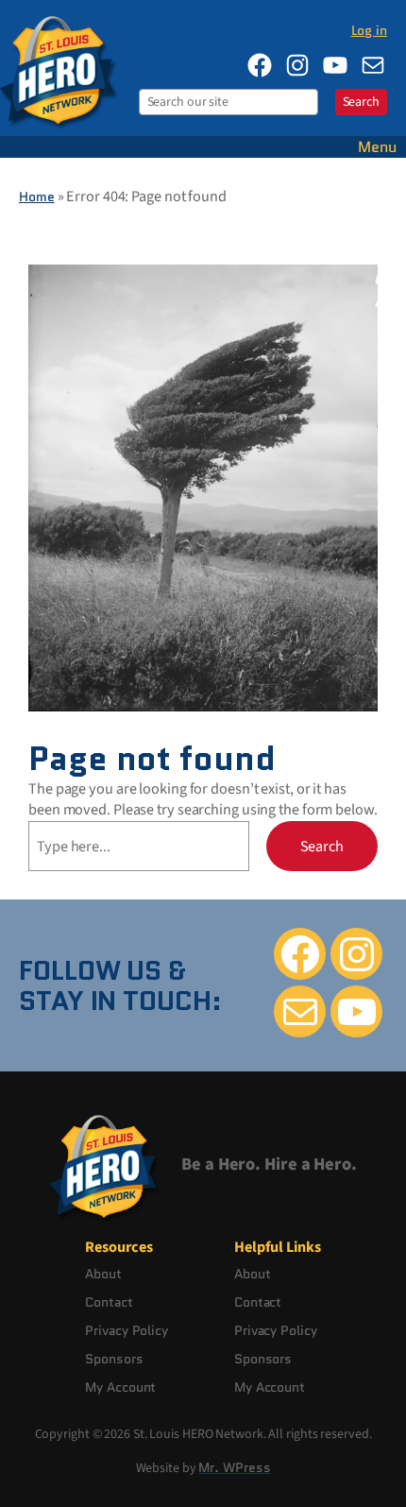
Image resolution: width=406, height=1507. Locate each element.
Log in (369, 30)
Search (361, 102)
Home (37, 196)
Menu (377, 147)
